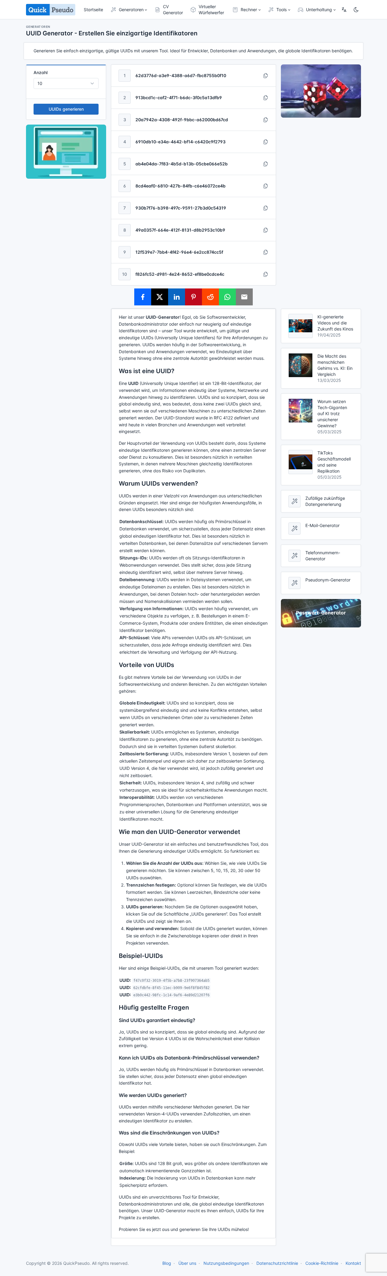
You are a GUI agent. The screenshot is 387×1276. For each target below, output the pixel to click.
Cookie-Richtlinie (321, 1263)
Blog (166, 1263)
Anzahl (40, 72)
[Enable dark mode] (356, 9)
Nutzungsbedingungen (226, 1263)
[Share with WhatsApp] (227, 296)
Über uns (187, 1263)
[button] (129, 9)
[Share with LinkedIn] (176, 296)
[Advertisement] (321, 213)
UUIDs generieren (66, 109)
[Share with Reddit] (210, 296)
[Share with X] (159, 296)
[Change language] (344, 9)
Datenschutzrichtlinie (277, 1263)
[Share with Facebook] (142, 296)
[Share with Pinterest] (193, 296)
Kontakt (353, 1263)
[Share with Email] (244, 296)
